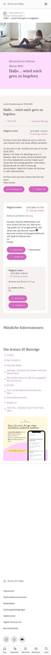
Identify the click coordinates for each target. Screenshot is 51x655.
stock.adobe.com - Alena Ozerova (41, 49)
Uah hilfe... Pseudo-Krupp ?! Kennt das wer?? (25, 409)
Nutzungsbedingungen (14, 609)
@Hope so (11, 402)
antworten (18, 249)
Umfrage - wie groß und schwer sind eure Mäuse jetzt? (26, 372)
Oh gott (10, 385)
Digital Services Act (12, 622)
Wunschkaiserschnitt (17, 397)
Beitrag (29, 215)
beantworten (15, 189)
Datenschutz (9, 616)
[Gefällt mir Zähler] (38, 189)
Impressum (8, 591)
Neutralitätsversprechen (15, 597)
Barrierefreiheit (10, 628)
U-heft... (10, 355)
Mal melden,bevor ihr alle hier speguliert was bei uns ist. (26, 379)
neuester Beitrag (40, 121)
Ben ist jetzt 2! (13, 360)
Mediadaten (9, 603)
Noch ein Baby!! (14, 365)
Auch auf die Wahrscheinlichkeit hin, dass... (24, 391)
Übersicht (11, 121)
